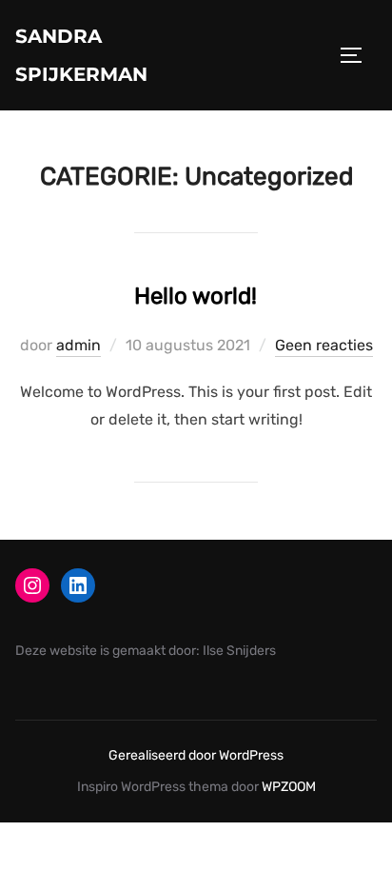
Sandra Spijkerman (81, 55)
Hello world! (195, 296)
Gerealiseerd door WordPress (196, 755)
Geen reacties (324, 345)
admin (78, 345)
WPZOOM (289, 787)
